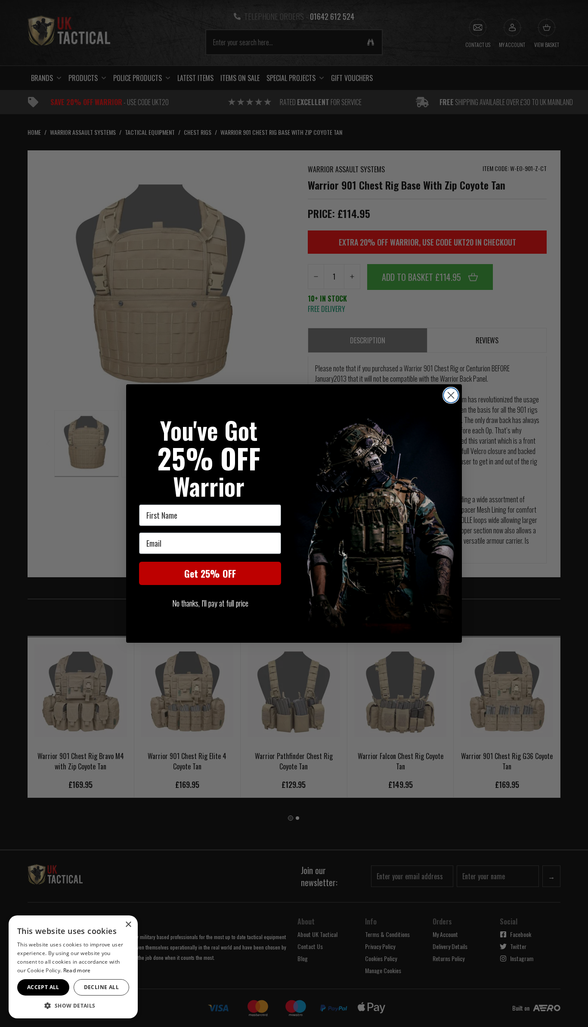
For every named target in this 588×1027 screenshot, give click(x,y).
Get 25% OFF (210, 573)
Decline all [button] (101, 987)
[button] (73, 1005)
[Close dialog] (450, 395)
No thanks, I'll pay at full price (210, 603)
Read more (77, 970)
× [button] (128, 924)
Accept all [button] (43, 987)
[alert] (73, 966)
